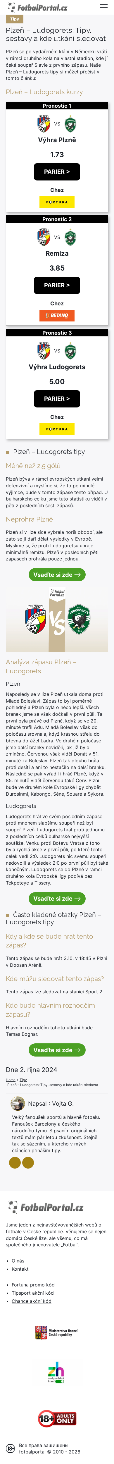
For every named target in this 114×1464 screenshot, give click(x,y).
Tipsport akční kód (33, 1293)
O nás (18, 1261)
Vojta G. (63, 1103)
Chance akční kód (31, 1301)
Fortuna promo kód (33, 1285)
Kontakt (20, 1269)
